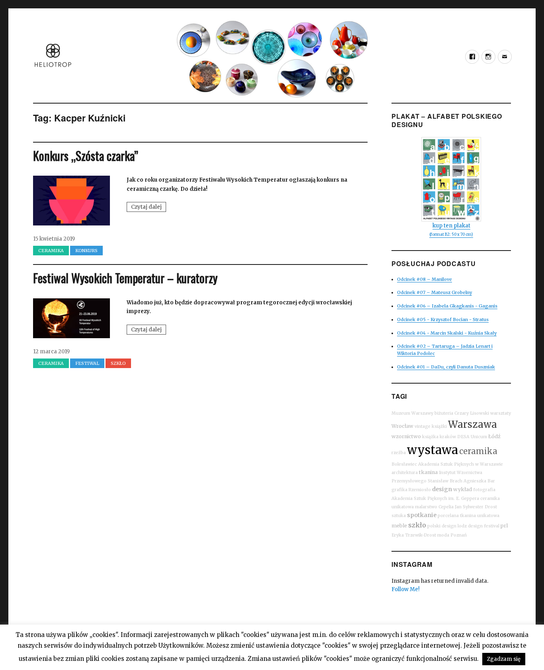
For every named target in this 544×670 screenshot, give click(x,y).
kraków (448, 436)
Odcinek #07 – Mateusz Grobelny (434, 292)
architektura (404, 472)
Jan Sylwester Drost (476, 506)
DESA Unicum (472, 436)
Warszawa (472, 424)
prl (504, 526)
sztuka (398, 515)
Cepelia (446, 506)
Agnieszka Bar (479, 481)
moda (443, 535)
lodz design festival (478, 526)
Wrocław (402, 426)
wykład (462, 489)
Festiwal (87, 363)
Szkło (118, 363)
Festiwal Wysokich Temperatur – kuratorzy (125, 278)
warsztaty (500, 413)
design (442, 489)
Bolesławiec (404, 464)
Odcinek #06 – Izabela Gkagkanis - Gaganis (447, 306)
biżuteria (443, 413)
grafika (399, 489)
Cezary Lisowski (471, 413)
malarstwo (426, 506)
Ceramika (51, 250)
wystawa (432, 450)
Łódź (494, 436)
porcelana (448, 515)
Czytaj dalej (148, 207)
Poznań (458, 535)
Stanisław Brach (445, 481)
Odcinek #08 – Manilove (424, 279)
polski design (441, 526)
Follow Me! (405, 589)
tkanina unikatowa (479, 515)
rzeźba (398, 452)
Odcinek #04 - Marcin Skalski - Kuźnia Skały (447, 333)
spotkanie (421, 515)
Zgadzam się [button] (504, 659)
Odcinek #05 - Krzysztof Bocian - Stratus (443, 319)
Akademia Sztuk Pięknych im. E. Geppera (435, 498)
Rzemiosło (420, 489)
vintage (423, 426)
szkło (417, 525)
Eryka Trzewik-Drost (413, 535)
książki (439, 426)
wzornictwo (406, 436)
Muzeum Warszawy (412, 413)
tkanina (428, 472)
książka (430, 436)
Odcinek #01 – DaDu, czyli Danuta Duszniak (446, 367)
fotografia (484, 489)
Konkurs (86, 250)
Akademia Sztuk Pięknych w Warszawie (460, 464)
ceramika (478, 451)
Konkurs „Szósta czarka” (85, 156)
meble (399, 526)
